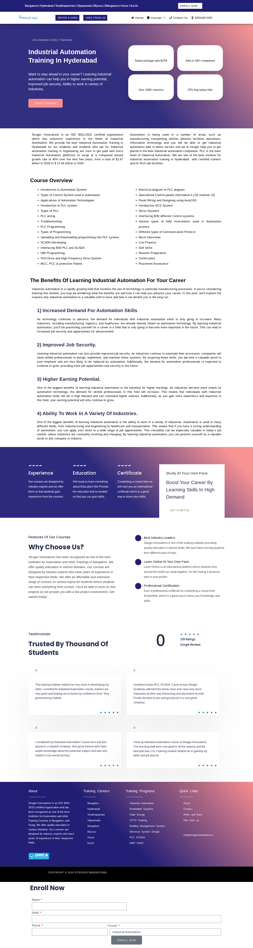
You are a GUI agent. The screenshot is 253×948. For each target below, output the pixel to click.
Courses (156, 18)
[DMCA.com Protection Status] (38, 856)
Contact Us (180, 18)
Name (36, 900)
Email (35, 913)
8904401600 (203, 18)
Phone (36, 925)
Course (113, 925)
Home (139, 18)
